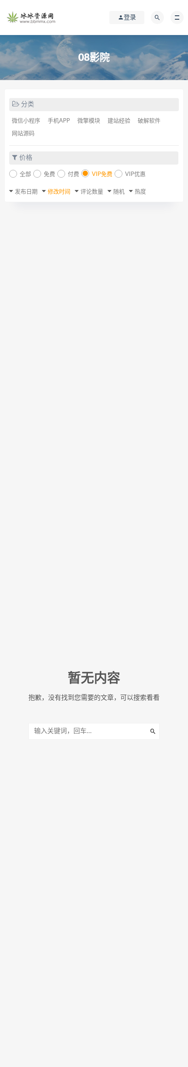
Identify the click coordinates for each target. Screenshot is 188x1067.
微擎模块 (88, 121)
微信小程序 (26, 121)
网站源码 (23, 134)
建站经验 (119, 121)
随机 (119, 192)
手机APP (59, 121)
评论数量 (91, 192)
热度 (140, 192)
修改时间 (59, 192)
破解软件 (149, 121)
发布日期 (26, 192)
